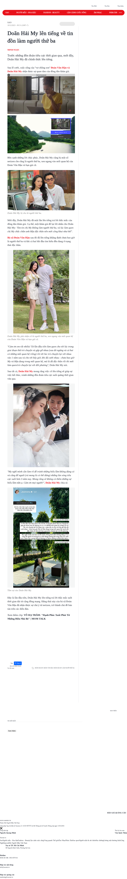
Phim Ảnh (69, 840)
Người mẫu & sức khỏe (87, 840)
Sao (7, 12)
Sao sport (76, 840)
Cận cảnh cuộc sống (76, 12)
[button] (67, 24)
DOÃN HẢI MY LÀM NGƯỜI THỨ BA (64, 668)
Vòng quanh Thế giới (51, 840)
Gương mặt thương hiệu (112, 840)
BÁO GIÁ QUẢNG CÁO (116, 813)
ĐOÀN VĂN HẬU (48, 668)
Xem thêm (12, 731)
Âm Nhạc (62, 840)
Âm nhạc (98, 12)
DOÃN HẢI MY (39, 668)
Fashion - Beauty (51, 12)
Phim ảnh (113, 12)
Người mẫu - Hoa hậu (26, 12)
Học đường (100, 840)
